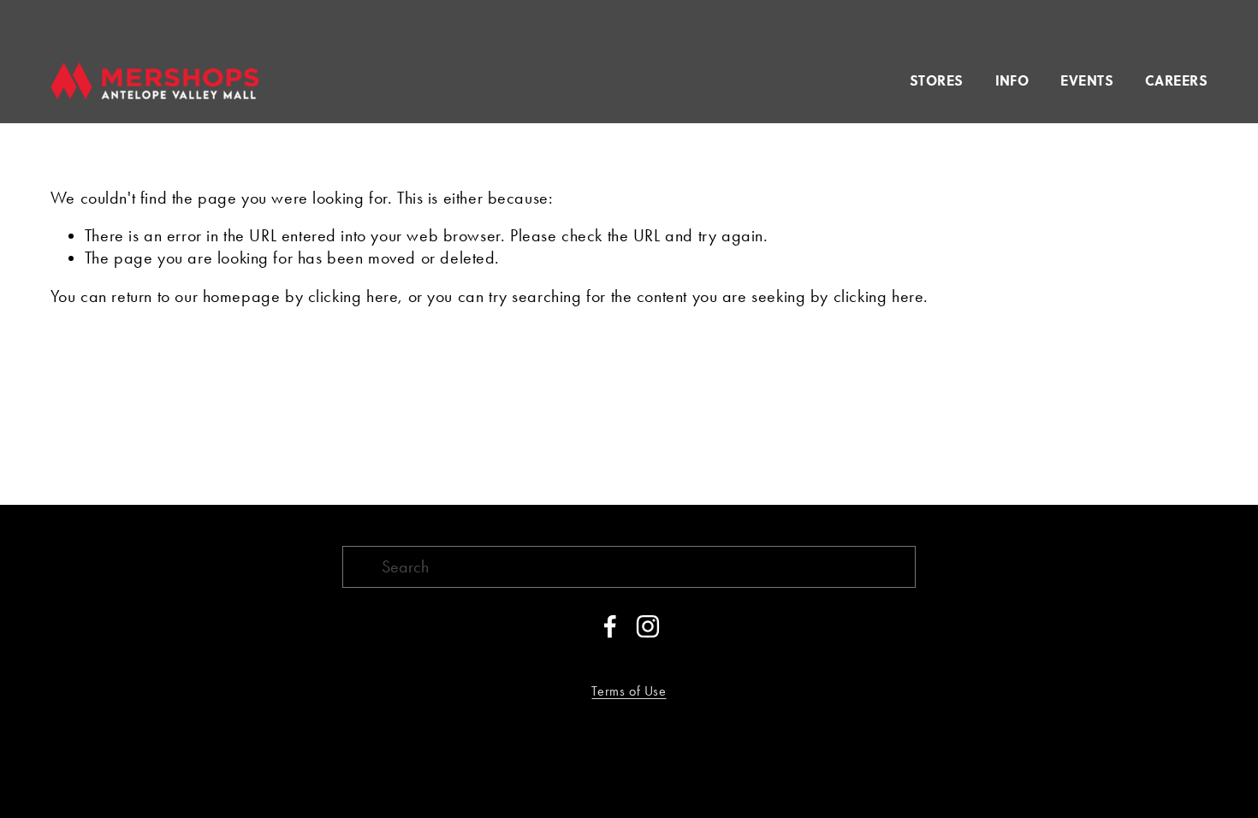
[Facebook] (610, 626)
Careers (1176, 80)
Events (1086, 80)
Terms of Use (628, 691)
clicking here (353, 296)
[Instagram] (648, 626)
